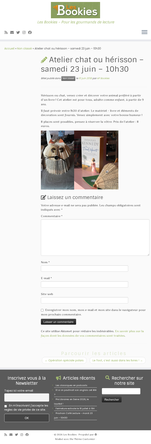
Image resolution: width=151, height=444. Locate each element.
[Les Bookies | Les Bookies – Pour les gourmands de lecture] (75, 10)
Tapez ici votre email (18, 391)
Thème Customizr (84, 439)
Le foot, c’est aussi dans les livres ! (118, 360)
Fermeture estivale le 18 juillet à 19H (75, 408)
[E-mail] (13, 32)
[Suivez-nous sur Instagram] (25, 32)
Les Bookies (70, 434)
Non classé (24, 48)
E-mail (46, 278)
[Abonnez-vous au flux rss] (7, 32)
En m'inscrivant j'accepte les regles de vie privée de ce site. (26, 408)
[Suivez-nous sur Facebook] (31, 32)
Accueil (9, 48)
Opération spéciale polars (64, 360)
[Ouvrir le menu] (144, 32)
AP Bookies (103, 78)
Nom (45, 262)
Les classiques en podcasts (71, 385)
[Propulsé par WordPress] (95, 433)
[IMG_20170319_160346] (57, 159)
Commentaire (52, 216)
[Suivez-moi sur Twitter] (19, 32)
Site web (47, 294)
